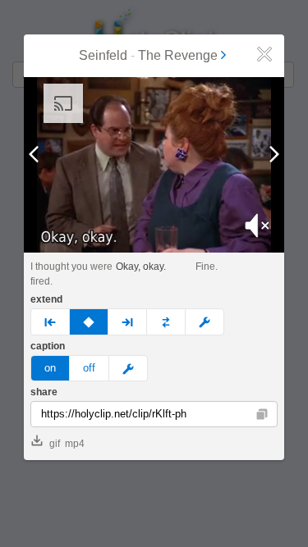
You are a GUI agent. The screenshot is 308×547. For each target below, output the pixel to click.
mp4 (75, 443)
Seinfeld (103, 55)
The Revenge (178, 55)
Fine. (206, 266)
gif (54, 443)
